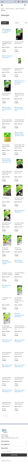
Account (25, 1)
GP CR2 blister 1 (5, 198)
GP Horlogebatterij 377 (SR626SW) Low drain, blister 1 (7, 43)
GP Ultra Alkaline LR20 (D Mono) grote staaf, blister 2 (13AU (19, 146)
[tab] (14, 441)
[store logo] (2, 2)
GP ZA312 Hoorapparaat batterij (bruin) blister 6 (20, 327)
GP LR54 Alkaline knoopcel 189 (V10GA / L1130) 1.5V (7, 327)
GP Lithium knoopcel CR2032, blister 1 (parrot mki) (19, 95)
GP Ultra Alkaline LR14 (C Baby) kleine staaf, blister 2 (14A (7, 173)
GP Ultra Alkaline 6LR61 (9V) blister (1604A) (6, 146)
